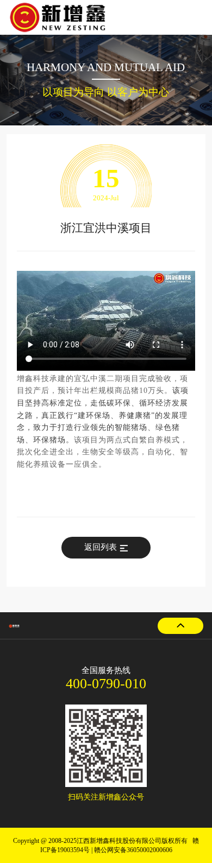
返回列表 (100, 547)
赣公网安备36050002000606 (133, 850)
